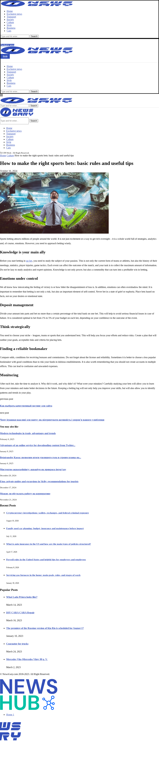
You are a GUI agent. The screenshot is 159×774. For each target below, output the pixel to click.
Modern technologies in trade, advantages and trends (28, 433)
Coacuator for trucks (17, 643)
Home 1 (10, 714)
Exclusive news (14, 14)
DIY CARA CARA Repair (20, 612)
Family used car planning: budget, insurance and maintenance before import (45, 528)
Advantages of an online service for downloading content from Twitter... (37, 445)
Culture (10, 22)
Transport (11, 16)
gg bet (29, 260)
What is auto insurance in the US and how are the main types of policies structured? (48, 544)
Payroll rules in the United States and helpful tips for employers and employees (46, 559)
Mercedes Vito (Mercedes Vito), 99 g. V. (27, 659)
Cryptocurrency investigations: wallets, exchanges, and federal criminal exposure (47, 513)
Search (34, 36)
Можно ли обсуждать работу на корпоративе (25, 493)
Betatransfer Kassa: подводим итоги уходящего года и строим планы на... (40, 457)
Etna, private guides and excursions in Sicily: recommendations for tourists (39, 481)
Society (10, 19)
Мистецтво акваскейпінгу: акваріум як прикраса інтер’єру (33, 469)
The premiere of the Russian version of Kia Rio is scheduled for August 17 (45, 628)
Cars (9, 30)
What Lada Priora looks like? (21, 597)
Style (9, 25)
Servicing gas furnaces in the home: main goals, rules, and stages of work (43, 575)
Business (11, 28)
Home (10, 11)
